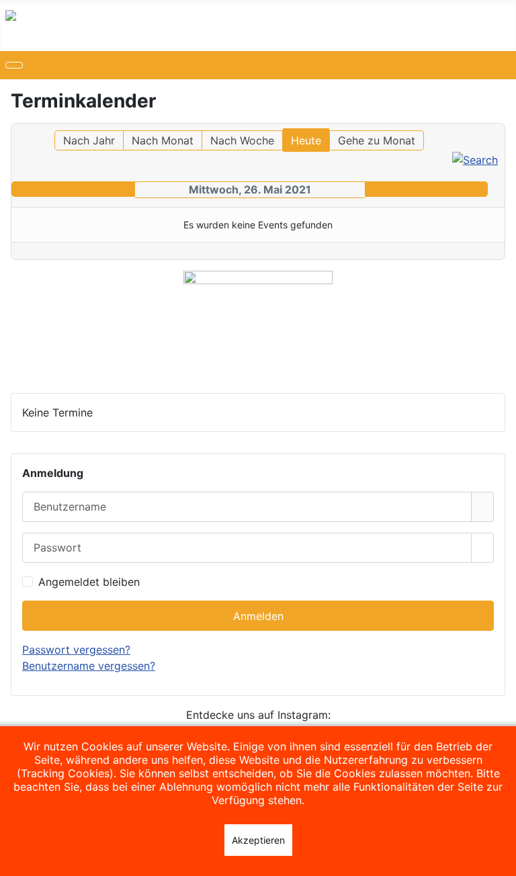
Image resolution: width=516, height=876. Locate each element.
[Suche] (475, 158)
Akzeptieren (258, 840)
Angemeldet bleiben (89, 581)
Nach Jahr (89, 140)
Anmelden (258, 616)
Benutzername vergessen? (88, 665)
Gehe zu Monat (376, 140)
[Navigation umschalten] (14, 65)
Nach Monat (163, 140)
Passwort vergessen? (76, 649)
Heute (306, 140)
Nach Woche (242, 140)
